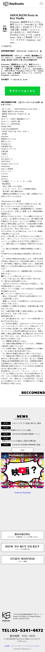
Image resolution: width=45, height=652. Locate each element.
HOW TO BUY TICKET (22, 547)
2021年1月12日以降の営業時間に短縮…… (27, 445)
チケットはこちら (23, 90)
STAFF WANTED (22, 559)
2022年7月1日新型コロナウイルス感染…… (18, 430)
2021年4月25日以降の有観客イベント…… (27, 434)
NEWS (5, 423)
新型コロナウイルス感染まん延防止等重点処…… (20, 441)
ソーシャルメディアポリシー (33, 646)
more (22, 450)
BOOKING (22, 535)
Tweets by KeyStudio (22, 493)
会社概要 (6, 646)
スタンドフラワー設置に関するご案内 (26, 423)
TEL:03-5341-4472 (22, 630)
